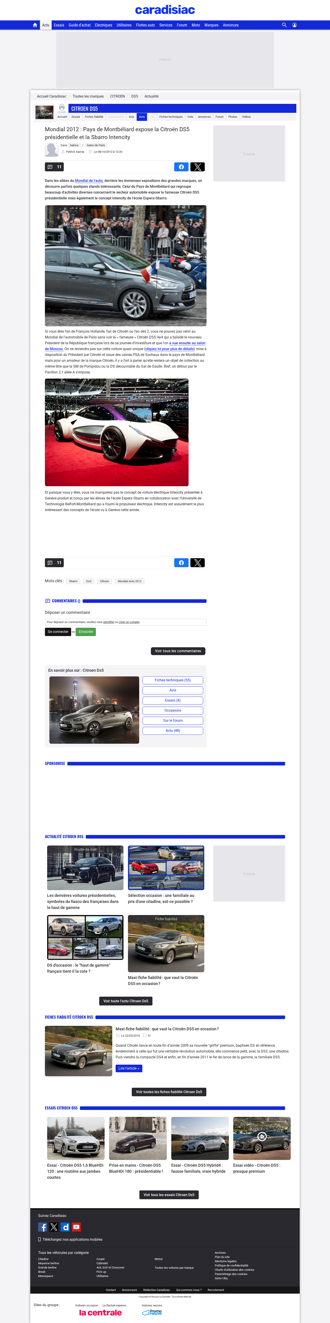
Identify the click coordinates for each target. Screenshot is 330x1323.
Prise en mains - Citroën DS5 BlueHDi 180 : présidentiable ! (136, 1168)
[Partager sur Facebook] (182, 165)
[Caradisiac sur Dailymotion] (66, 1228)
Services (165, 25)
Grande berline (47, 1267)
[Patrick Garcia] (51, 155)
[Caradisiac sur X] (54, 1228)
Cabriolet (102, 1263)
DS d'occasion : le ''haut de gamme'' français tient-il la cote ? (78, 968)
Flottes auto (145, 25)
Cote (190, 116)
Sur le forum (173, 720)
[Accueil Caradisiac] (35, 24)
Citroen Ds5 (84, 108)
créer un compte (129, 622)
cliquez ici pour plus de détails (169, 349)
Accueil (62, 116)
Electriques (103, 25)
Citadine (43, 1259)
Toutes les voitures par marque (174, 1267)
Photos (232, 116)
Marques (211, 25)
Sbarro (73, 581)
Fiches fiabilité (94, 116)
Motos (159, 1259)
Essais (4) (173, 700)
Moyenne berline (48, 1263)
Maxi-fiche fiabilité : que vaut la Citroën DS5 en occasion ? (163, 980)
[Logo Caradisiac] (165, 18)
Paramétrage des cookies (231, 1274)
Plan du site (222, 1257)
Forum (182, 25)
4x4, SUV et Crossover (110, 1267)
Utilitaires (124, 25)
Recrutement (216, 1290)
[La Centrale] (100, 1317)
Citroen (104, 581)
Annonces (231, 25)
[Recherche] (284, 25)
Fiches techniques (171, 116)
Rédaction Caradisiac (156, 1290)
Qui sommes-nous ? (189, 1290)
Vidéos (246, 116)
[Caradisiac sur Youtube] (76, 1228)
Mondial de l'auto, (89, 181)
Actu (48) (173, 730)
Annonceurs (129, 1290)
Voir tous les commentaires (178, 651)
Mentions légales (226, 1261)
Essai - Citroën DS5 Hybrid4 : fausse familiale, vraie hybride (198, 1168)
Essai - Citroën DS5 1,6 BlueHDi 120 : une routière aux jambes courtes (75, 1171)
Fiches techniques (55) (173, 680)
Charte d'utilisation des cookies (234, 1269)
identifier (108, 622)
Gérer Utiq (221, 1278)
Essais (59, 25)
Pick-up (101, 1271)
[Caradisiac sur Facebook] (43, 1228)
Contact (111, 1290)
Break (42, 1271)
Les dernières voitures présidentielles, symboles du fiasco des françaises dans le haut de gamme (83, 901)
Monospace (45, 1276)
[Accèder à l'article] (85, 868)
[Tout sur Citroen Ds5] (44, 118)
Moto (196, 25)
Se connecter (58, 632)
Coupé (101, 1259)
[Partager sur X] (198, 165)
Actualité (151, 96)
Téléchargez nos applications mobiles (72, 1239)
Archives (220, 1252)
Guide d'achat (79, 25)
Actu (45, 25)
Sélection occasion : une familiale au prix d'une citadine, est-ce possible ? (161, 898)
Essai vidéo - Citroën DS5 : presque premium (256, 1168)
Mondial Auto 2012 (129, 581)
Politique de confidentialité (231, 1265)
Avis (131, 116)
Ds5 (88, 581)
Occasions (173, 710)
